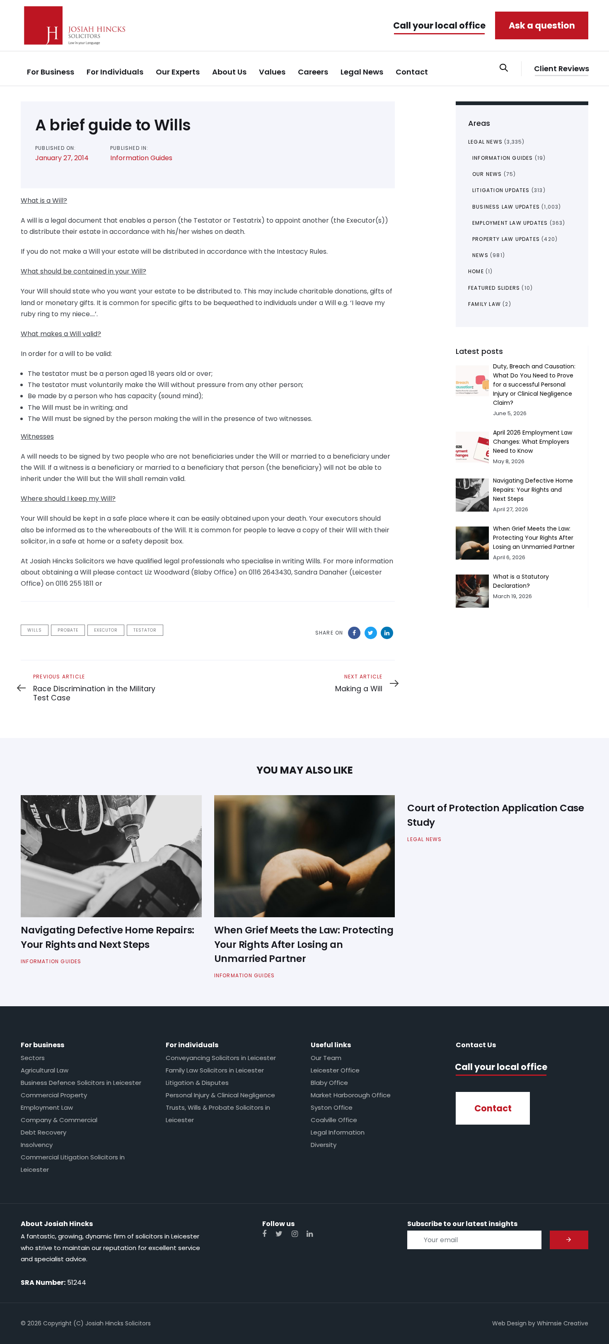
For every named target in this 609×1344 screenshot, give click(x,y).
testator (145, 630)
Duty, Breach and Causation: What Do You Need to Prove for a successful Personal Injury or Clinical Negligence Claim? (534, 384)
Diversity (323, 1144)
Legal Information (338, 1132)
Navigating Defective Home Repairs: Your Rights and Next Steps (533, 489)
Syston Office (332, 1107)
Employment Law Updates (510, 222)
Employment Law (47, 1107)
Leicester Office (335, 1070)
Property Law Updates (506, 239)
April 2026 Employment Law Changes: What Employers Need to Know (532, 441)
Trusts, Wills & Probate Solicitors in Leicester (218, 1113)
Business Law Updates (506, 206)
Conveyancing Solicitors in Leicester (221, 1057)
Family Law (484, 304)
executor (106, 630)
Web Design (509, 1323)
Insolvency (37, 1144)
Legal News (485, 141)
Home (476, 271)
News (480, 255)
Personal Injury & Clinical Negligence (220, 1095)
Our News (487, 174)
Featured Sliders (494, 287)
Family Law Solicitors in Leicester (215, 1070)
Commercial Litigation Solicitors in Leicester (73, 1163)
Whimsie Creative (562, 1323)
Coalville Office (334, 1120)
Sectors (33, 1057)
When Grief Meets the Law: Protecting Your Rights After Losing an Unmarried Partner (534, 537)
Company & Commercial (59, 1120)
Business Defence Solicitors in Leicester (81, 1082)
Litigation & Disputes (197, 1082)
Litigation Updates (501, 190)
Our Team (326, 1057)
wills (34, 630)
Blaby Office (329, 1082)
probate (68, 630)
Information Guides (141, 158)
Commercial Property (54, 1095)
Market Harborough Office (351, 1095)
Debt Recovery (43, 1132)
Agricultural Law (44, 1070)
